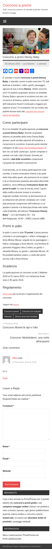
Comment (8, 406)
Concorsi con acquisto (31, 311)
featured (7, 316)
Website (7, 471)
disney (16, 304)
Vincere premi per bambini (26, 316)
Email (6, 459)
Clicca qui (7, 294)
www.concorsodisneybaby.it (32, 148)
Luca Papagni (28, 63)
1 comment (41, 63)
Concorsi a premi (17, 5)
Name (6, 446)
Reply (5, 378)
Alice (14, 358)
